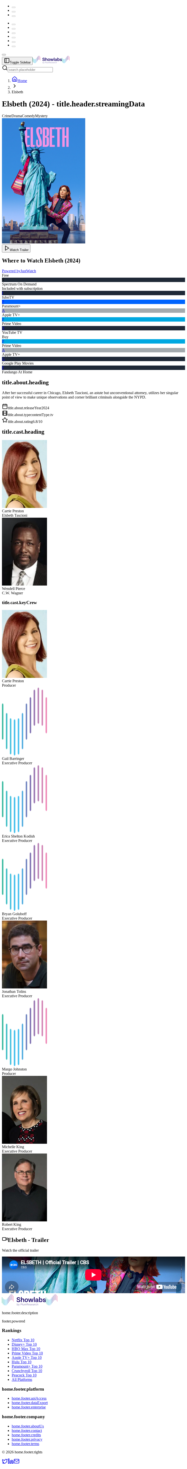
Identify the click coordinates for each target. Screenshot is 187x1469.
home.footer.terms (25, 1444)
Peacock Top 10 (24, 1375)
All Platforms (22, 1379)
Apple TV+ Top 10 (27, 1357)
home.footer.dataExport (30, 1403)
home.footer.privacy (27, 1439)
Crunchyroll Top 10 (27, 1371)
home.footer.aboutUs (28, 1426)
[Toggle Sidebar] (4, 54)
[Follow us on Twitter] (5, 1463)
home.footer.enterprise (29, 1407)
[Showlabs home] (62, 62)
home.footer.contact (27, 1430)
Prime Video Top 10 (27, 1353)
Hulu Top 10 (21, 1362)
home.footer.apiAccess (29, 1398)
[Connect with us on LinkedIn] (11, 1463)
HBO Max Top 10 (26, 1349)
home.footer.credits (26, 1435)
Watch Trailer (19, 250)
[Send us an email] (16, 1463)
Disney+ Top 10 (24, 1344)
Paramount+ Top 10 (27, 1366)
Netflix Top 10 (23, 1340)
